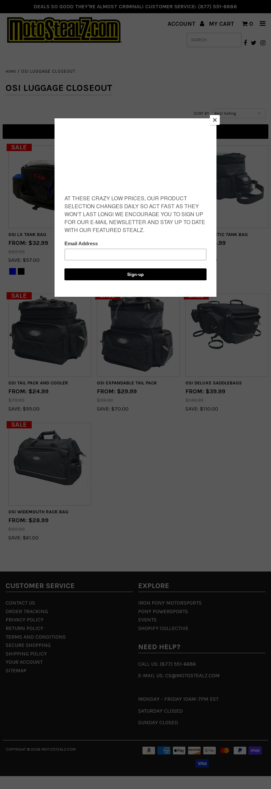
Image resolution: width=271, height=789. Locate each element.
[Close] (215, 120)
